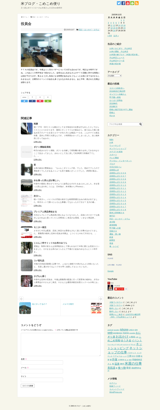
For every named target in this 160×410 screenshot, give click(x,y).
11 (111, 25)
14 (119, 25)
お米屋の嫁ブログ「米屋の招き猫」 (124, 55)
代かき (112, 116)
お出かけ (122, 336)
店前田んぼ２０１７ (117, 207)
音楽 (111, 243)
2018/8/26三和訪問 (117, 91)
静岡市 (112, 240)
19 (114, 28)
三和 (129, 356)
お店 (137, 337)
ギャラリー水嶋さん (117, 94)
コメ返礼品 (39, 260)
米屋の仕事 (133, 363)
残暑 (36, 124)
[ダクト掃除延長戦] (27, 152)
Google (111, 271)
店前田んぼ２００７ (117, 176)
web (110, 332)
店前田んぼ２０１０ (117, 185)
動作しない (114, 308)
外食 (114, 359)
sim (136, 330)
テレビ (133, 344)
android (110, 330)
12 (114, 25)
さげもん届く (40, 276)
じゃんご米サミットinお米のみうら (50, 243)
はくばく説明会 (116, 100)
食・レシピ (114, 246)
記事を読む (38, 142)
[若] (27, 169)
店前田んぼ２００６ (117, 173)
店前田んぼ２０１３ (117, 194)
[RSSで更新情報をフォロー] (137, 3)
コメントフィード (116, 389)
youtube (132, 333)
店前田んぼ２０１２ (117, 191)
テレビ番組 (114, 158)
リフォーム (117, 356)
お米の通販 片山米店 (118, 52)
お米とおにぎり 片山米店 (120, 48)
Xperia (126, 333)
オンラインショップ (117, 149)
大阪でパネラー (116, 302)
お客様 (132, 337)
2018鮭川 (113, 107)
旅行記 (112, 216)
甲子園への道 (115, 228)
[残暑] (27, 128)
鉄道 (111, 237)
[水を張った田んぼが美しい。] (27, 185)
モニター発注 (40, 227)
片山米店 (110, 258)
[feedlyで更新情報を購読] (132, 3)
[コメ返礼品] (27, 265)
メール (25, 368)
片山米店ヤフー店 (116, 61)
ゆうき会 (126, 340)
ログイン (113, 383)
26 (114, 31)
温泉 (117, 363)
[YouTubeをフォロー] (128, 3)
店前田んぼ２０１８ (117, 210)
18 (111, 28)
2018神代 (113, 103)
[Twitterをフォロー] (119, 3)
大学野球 (121, 360)
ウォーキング (115, 146)
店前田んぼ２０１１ (117, 188)
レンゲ (125, 356)
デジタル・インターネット (120, 161)
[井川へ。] (27, 201)
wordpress (117, 333)
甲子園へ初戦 (115, 97)
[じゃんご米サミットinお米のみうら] (27, 248)
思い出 (126, 360)
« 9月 (110, 36)
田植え (112, 113)
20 (117, 28)
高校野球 (135, 368)
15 (122, 25)
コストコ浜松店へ (116, 88)
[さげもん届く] (27, 281)
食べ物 (122, 367)
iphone (124, 329)
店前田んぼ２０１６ (117, 204)
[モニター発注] (27, 232)
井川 (134, 356)
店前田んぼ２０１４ (117, 197)
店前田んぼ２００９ (117, 182)
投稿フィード (115, 386)
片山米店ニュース (116, 58)
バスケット (131, 353)
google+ (117, 330)
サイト (23, 376)
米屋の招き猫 (115, 64)
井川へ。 (38, 196)
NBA (111, 140)
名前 (24, 359)
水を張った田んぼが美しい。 (47, 180)
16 (124, 25)
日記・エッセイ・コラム (89, 30)
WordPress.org (115, 392)
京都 (138, 356)
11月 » (116, 36)
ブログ (112, 164)
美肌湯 (111, 367)
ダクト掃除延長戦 (42, 147)
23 (124, 28)
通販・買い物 (115, 234)
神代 (122, 364)
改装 (130, 360)
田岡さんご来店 (116, 315)
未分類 (112, 222)
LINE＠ (131, 330)
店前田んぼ (114, 170)
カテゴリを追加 (116, 152)
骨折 (128, 368)
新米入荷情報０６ (116, 213)
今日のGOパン (115, 167)
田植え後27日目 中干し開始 (121, 110)
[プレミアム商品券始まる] (27, 216)
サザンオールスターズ (123, 344)
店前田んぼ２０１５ (117, 201)
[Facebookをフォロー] (123, 3)
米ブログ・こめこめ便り (40, 4)
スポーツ (113, 155)
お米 (111, 142)
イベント (137, 340)
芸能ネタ (113, 231)
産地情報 (113, 225)
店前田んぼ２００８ (117, 179)
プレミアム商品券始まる (45, 211)
